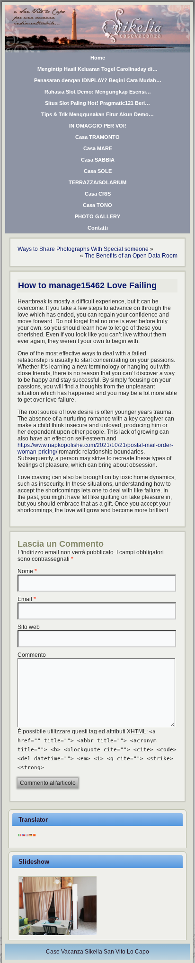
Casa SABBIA (98, 160)
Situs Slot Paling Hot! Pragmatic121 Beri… (97, 103)
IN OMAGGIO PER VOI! (97, 126)
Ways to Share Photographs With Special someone (83, 249)
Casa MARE (97, 148)
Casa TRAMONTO (97, 137)
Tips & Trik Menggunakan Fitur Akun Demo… (97, 114)
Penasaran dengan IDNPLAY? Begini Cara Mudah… (97, 80)
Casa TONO (97, 205)
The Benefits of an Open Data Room (131, 255)
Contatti (98, 228)
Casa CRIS (98, 194)
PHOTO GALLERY (97, 216)
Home (97, 57)
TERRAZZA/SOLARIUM (97, 182)
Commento (32, 655)
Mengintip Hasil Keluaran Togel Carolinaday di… (97, 69)
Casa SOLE (98, 171)
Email (25, 599)
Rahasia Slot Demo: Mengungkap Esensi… (97, 92)
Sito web (29, 627)
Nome (25, 571)
